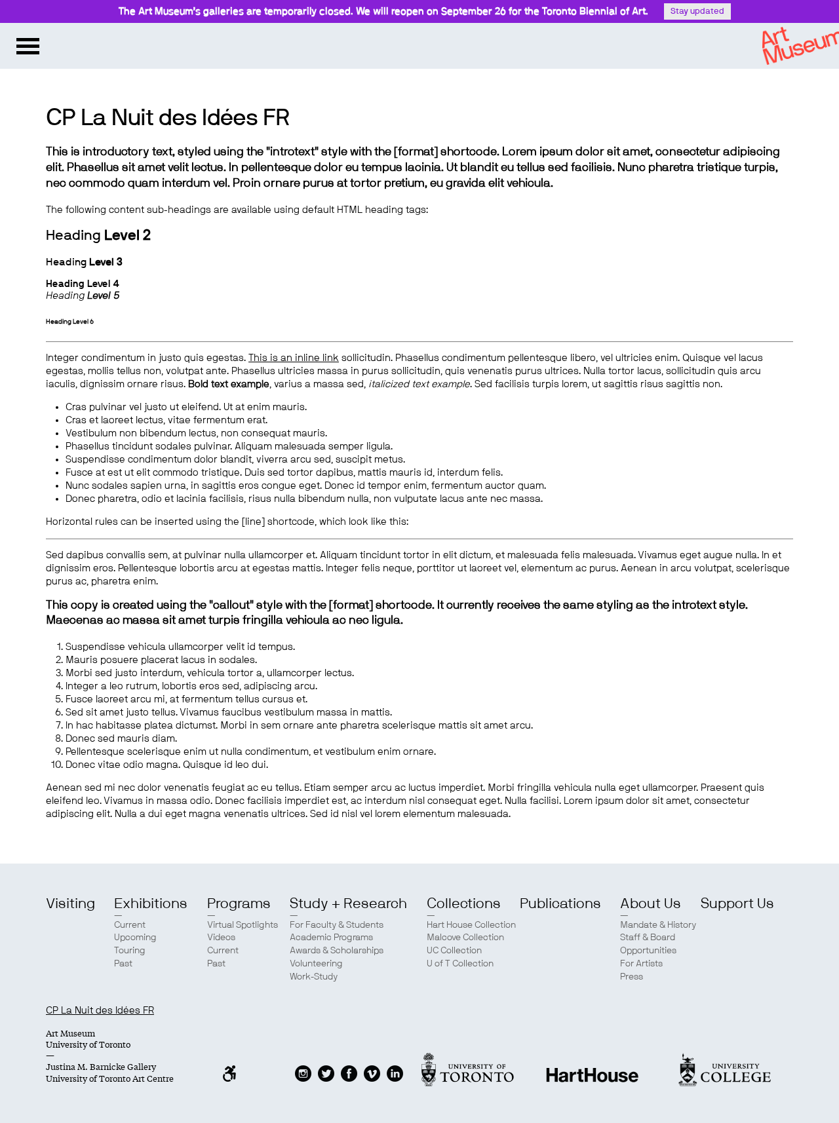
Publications (560, 903)
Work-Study (314, 976)
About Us (650, 903)
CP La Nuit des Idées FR (100, 1011)
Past (123, 963)
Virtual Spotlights (242, 925)
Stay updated (697, 11)
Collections (464, 903)
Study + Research (348, 903)
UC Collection (454, 950)
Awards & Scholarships (336, 950)
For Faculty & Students (336, 925)
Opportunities (648, 950)
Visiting (70, 903)
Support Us (737, 903)
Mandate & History (658, 925)
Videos (221, 937)
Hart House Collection (471, 925)
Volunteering (316, 963)
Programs (239, 903)
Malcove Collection (465, 937)
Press (631, 976)
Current (130, 925)
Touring (130, 950)
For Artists (641, 963)
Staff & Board (647, 937)
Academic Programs (331, 937)
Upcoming (135, 937)
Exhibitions (150, 903)
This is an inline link (293, 358)
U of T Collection (460, 963)
